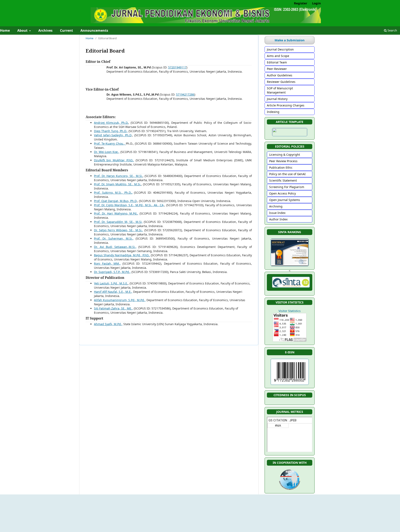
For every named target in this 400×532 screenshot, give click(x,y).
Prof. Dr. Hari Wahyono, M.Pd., (116, 213)
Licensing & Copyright (284, 155)
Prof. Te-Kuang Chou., (110, 143)
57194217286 (185, 94)
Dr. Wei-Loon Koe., (106, 152)
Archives (45, 30)
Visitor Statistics (290, 311)
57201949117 (177, 67)
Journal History (277, 99)
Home (89, 38)
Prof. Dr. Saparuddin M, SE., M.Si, (118, 222)
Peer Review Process (283, 161)
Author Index (278, 219)
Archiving (275, 206)
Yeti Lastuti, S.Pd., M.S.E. (111, 283)
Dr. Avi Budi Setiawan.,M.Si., (115, 247)
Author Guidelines (279, 75)
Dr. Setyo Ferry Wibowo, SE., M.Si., (118, 230)
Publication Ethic (280, 167)
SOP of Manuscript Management (280, 90)
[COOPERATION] (289, 490)
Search (392, 30)
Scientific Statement (283, 180)
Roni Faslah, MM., (107, 263)
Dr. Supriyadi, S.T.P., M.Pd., (112, 272)
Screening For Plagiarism (286, 187)
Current (66, 30)
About (22, 30)
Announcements (94, 30)
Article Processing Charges (285, 105)
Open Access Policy (282, 193)
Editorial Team (277, 62)
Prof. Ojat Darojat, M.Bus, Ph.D (115, 201)
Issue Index (277, 213)
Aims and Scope (278, 56)
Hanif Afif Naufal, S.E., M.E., (113, 292)
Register (300, 3)
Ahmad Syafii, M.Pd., (108, 324)
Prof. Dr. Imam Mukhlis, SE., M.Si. (117, 184)
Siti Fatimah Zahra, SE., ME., (113, 308)
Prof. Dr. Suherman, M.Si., (114, 238)
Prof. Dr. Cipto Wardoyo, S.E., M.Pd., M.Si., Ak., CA (129, 205)
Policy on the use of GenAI (287, 174)
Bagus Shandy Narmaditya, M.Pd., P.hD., (122, 255)
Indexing (273, 112)
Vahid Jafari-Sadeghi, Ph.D (112, 135)
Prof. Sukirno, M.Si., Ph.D (113, 193)
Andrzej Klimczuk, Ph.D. (111, 123)
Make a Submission (290, 40)
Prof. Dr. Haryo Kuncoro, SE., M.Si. (118, 176)
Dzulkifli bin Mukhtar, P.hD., (114, 160)
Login (316, 3)
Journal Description (280, 49)
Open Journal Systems (284, 200)
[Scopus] (289, 401)
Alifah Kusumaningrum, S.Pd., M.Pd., (120, 300)
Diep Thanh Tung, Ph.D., (111, 131)
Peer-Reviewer (277, 69)
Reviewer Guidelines (281, 82)
